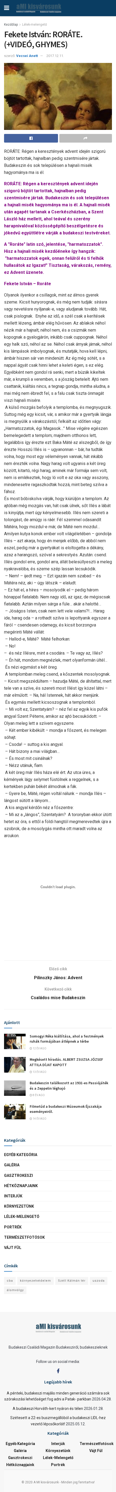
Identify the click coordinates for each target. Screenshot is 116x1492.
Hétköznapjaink (21, 1186)
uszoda (99, 1280)
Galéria (11, 1165)
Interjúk (13, 1196)
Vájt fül (12, 1247)
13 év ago (39, 1071)
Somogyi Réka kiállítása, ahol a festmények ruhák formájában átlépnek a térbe (67, 1039)
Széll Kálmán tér (72, 1280)
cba (10, 1280)
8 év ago (38, 1095)
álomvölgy (15, 1290)
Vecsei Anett (27, 56)
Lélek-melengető (34, 24)
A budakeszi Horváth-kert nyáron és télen (48, 1408)
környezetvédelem (35, 1280)
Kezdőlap (11, 24)
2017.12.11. (55, 56)
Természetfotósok (24, 1237)
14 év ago (39, 1118)
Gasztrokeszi (18, 1175)
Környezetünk (19, 1206)
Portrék (13, 1227)
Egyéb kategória (20, 1155)
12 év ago (39, 1048)
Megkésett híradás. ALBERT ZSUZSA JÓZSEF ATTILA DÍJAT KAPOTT (66, 1062)
